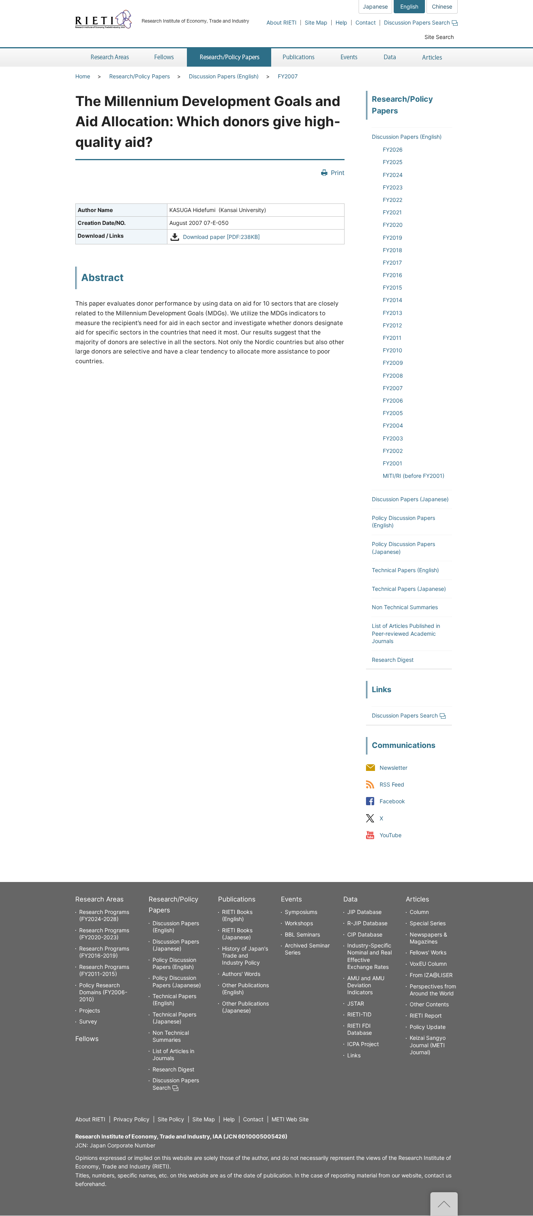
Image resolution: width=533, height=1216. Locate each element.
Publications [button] (299, 57)
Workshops (299, 923)
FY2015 (392, 287)
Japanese (375, 6)
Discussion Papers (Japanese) (410, 499)
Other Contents (429, 1004)
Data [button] (390, 57)
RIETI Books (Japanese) (237, 933)
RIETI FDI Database (359, 1029)
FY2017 (392, 262)
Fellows (87, 1039)
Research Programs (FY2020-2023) (104, 933)
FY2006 (393, 400)
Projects (89, 1010)
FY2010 (392, 350)
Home (82, 76)
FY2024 (393, 174)
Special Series (428, 923)
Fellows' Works (428, 952)
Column (419, 911)
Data (350, 899)
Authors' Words (241, 973)
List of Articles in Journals (173, 1054)
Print (338, 173)
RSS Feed (392, 784)
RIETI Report (426, 1015)
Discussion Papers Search (417, 22)
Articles (417, 899)
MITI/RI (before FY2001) (413, 475)
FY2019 (392, 237)
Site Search (439, 37)
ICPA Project (363, 1044)
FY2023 (393, 187)
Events (291, 899)
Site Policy (171, 1119)
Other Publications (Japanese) (245, 1007)
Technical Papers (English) (405, 570)
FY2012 (392, 325)
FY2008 (393, 375)
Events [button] (349, 57)
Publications (237, 899)
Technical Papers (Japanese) (409, 588)
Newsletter (393, 768)
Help (341, 22)
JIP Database (364, 911)
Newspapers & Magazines (428, 938)
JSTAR (355, 1003)
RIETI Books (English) (237, 915)
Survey (88, 1021)
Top (444, 1204)
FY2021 (392, 212)
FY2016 (392, 275)
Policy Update (428, 1026)
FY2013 (392, 312)
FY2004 (393, 425)
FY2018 (392, 250)
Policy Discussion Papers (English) (174, 963)
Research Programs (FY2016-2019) (104, 952)
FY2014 (392, 300)
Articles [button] (433, 57)
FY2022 (392, 199)
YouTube (391, 835)
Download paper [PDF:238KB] (221, 236)
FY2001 (392, 463)
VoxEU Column (428, 963)
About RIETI (281, 22)
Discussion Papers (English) (224, 76)
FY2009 (393, 362)
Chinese (442, 6)
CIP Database (364, 934)
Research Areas (99, 899)
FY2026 (393, 149)
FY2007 (288, 76)
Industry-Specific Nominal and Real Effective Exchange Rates (369, 956)
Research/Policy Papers (139, 76)
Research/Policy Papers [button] (229, 57)
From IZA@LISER (431, 975)
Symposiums (301, 911)
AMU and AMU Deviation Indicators (365, 985)
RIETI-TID (359, 1014)
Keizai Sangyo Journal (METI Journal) (428, 1044)
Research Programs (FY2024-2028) (104, 915)
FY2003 (393, 438)
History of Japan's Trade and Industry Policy (245, 955)
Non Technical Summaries (405, 607)
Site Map (316, 22)
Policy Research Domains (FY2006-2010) (103, 992)
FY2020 (393, 224)
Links (354, 1055)
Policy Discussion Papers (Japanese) (177, 981)
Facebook (392, 801)
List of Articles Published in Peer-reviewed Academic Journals (406, 633)
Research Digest (393, 659)
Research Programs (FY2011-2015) (104, 970)
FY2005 (393, 413)
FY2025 (393, 162)
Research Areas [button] (108, 57)
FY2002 (393, 450)
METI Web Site (290, 1119)
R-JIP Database (367, 923)
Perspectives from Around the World (433, 990)
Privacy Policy (131, 1119)
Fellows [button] (164, 57)
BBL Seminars (302, 934)
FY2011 (392, 337)
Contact (365, 22)
